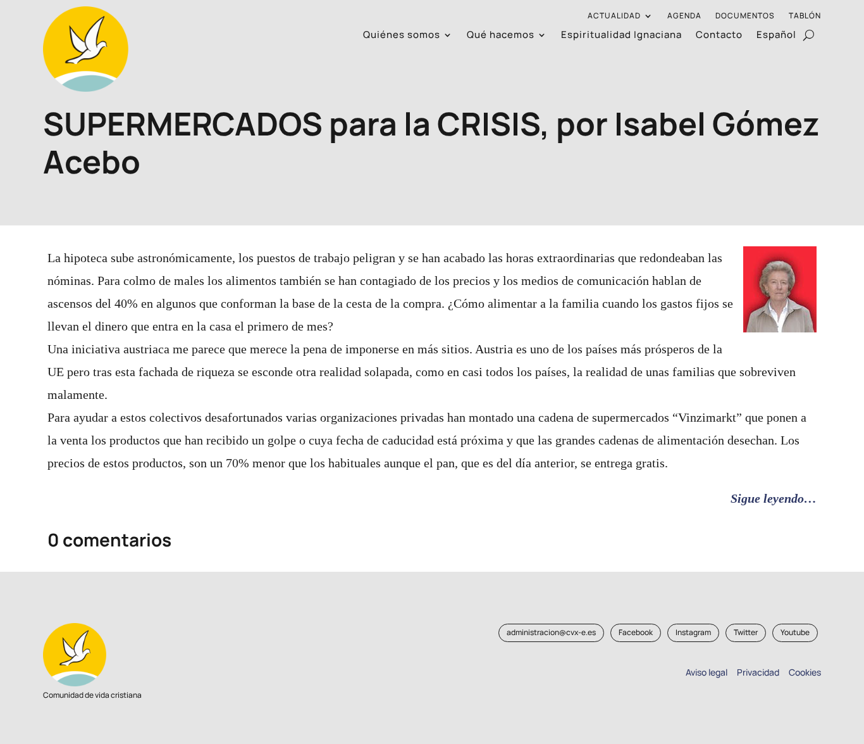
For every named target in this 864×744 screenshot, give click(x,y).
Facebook (636, 632)
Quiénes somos (401, 35)
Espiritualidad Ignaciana (621, 35)
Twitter (746, 632)
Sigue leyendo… (774, 498)
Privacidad (756, 672)
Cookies (805, 672)
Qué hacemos (500, 35)
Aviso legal (706, 672)
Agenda (684, 16)
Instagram (693, 632)
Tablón (805, 16)
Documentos (745, 16)
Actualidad (614, 16)
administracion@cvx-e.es (551, 632)
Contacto (719, 35)
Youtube (795, 632)
